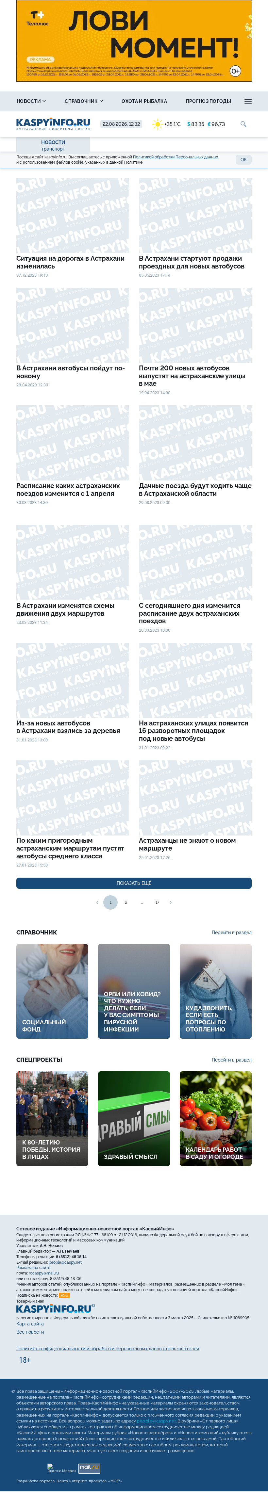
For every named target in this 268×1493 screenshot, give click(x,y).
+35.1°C (172, 124)
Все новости (30, 1332)
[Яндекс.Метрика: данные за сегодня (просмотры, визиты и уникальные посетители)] (61, 1467)
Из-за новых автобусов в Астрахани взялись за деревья (68, 727)
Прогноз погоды (208, 101)
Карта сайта (30, 1324)
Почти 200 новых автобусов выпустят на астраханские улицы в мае (192, 376)
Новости (29, 101)
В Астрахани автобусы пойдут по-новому (70, 372)
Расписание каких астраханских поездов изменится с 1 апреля (68, 489)
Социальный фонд (44, 1026)
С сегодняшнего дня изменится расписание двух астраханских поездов (189, 613)
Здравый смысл (131, 1156)
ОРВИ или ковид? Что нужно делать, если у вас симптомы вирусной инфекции (132, 1012)
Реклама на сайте (33, 1268)
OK (244, 159)
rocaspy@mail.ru (44, 1273)
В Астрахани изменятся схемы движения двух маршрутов (65, 609)
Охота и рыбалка (144, 101)
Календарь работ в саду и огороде (214, 1153)
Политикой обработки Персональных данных (175, 157)
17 (157, 902)
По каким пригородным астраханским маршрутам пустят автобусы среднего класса (70, 848)
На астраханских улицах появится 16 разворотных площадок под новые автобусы (193, 731)
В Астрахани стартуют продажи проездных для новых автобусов (191, 262)
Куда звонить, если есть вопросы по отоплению (209, 1019)
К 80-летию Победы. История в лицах (51, 1149)
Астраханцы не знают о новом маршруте (187, 844)
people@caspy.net (65, 1262)
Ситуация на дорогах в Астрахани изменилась (70, 262)
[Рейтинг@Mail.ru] (89, 1467)
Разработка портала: (69, 1481)
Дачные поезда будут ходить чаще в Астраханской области (195, 489)
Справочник (82, 101)
